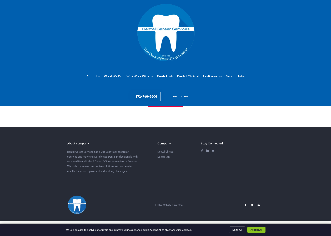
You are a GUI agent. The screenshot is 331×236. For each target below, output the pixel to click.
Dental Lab (165, 76)
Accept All (256, 229)
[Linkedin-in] (258, 205)
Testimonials (212, 76)
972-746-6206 (146, 96)
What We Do (113, 76)
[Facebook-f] (245, 205)
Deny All (237, 229)
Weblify (167, 205)
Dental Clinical (188, 76)
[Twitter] (252, 205)
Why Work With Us (140, 76)
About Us (93, 76)
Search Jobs (235, 76)
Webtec (178, 205)
